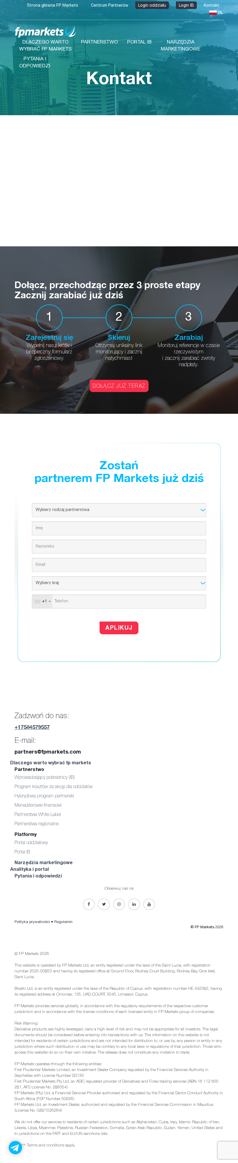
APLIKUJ (119, 628)
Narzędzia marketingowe (44, 863)
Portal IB (22, 852)
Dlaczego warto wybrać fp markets (50, 763)
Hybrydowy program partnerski (44, 796)
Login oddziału (152, 6)
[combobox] (42, 601)
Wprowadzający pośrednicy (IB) (45, 778)
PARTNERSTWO (99, 42)
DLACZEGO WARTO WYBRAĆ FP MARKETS (45, 46)
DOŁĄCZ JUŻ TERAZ (119, 386)
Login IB (186, 6)
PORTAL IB (139, 42)
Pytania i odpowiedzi (38, 876)
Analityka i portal (29, 870)
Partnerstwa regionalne (37, 824)
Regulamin (63, 922)
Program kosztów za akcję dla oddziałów (54, 787)
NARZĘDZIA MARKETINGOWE (180, 46)
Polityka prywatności (32, 922)
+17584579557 (32, 727)
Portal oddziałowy (31, 843)
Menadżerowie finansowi (38, 805)
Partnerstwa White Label (38, 815)
